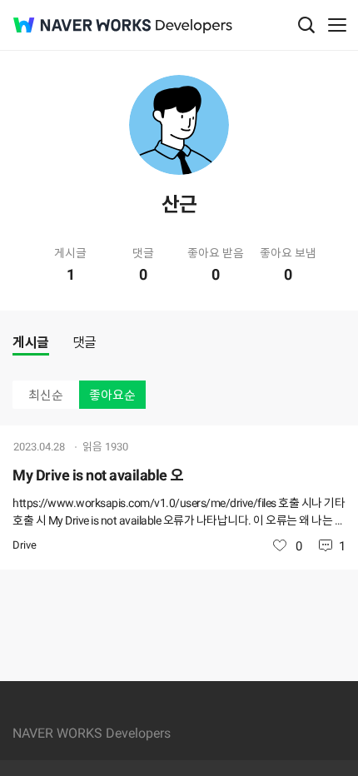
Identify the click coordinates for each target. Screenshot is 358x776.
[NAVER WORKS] (82, 25)
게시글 (30, 343)
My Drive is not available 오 (98, 475)
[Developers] (194, 26)
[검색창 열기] (306, 24)
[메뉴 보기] (337, 24)
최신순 (45, 395)
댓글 (84, 343)
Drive (24, 545)
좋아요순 (112, 395)
